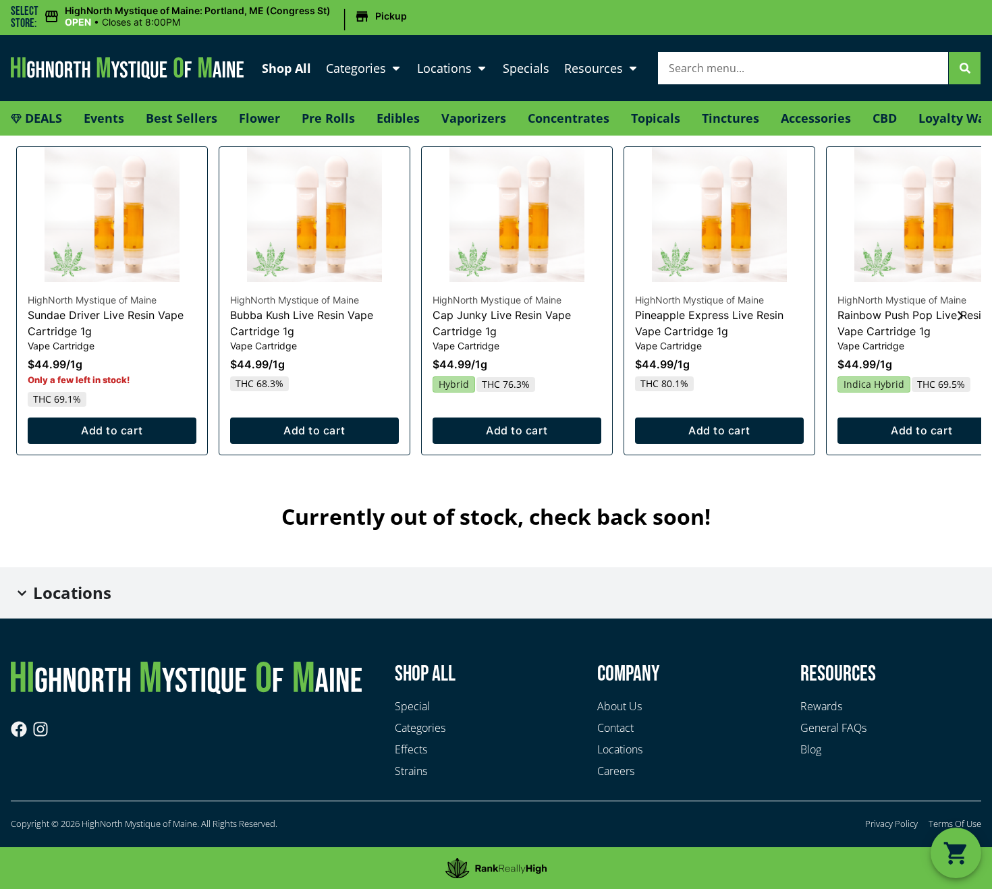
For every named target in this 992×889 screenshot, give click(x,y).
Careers (615, 771)
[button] (227, 16)
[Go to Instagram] (40, 729)
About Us (619, 706)
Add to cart (111, 430)
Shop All (286, 68)
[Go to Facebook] (19, 729)
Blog (810, 749)
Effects (411, 749)
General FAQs (833, 727)
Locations (444, 68)
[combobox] (803, 68)
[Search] (965, 68)
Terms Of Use (955, 824)
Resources (593, 68)
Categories (356, 68)
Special (412, 706)
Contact (615, 727)
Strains (411, 771)
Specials (526, 68)
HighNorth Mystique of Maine (92, 300)
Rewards (821, 706)
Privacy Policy (891, 824)
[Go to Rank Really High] (496, 868)
